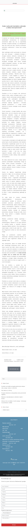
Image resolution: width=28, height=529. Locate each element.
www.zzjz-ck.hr (6, 462)
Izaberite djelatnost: (6, 510)
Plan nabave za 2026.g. (6, 390)
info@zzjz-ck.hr (15, 462)
